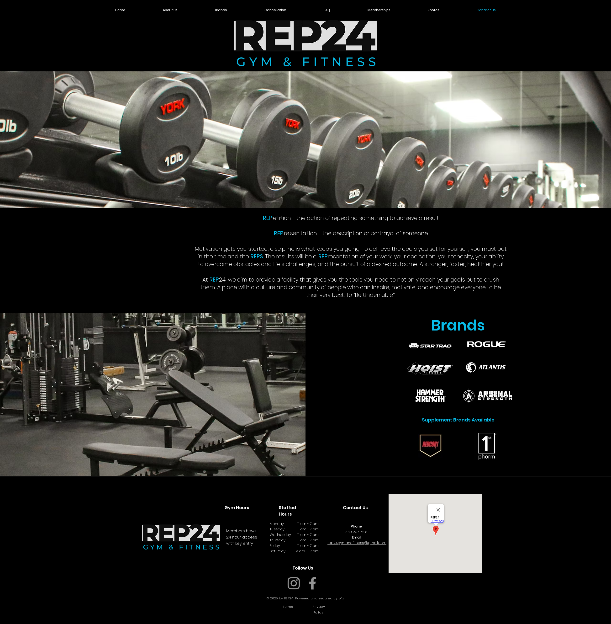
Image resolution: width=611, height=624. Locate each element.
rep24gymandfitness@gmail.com (356, 542)
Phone (356, 526)
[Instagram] (293, 583)
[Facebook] (312, 583)
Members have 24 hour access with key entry (241, 537)
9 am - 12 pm (307, 551)
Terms (288, 606)
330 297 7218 (356, 531)
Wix (341, 598)
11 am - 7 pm (308, 523)
